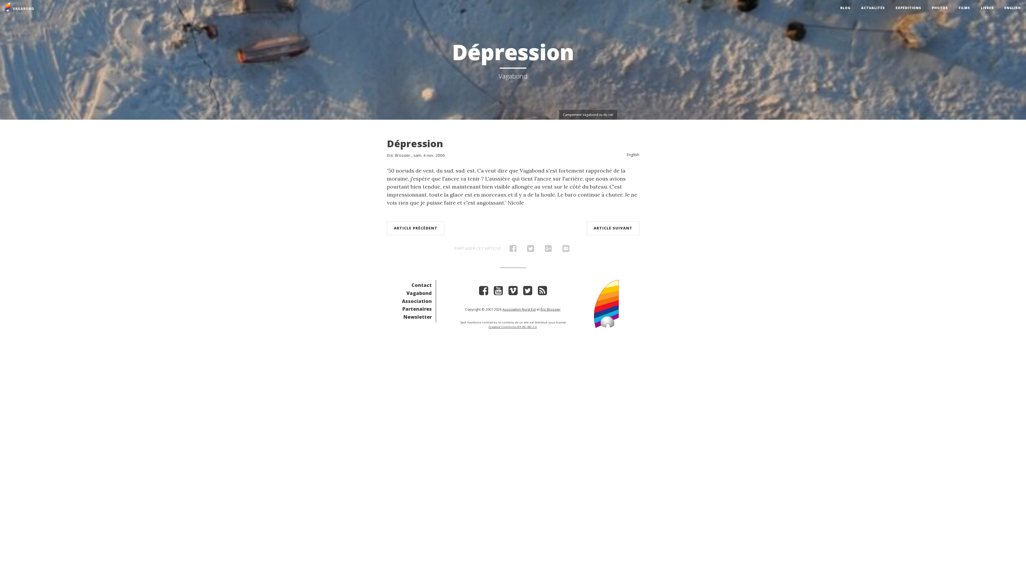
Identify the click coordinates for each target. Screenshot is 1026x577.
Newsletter (417, 317)
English (1012, 8)
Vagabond (419, 293)
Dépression (415, 143)
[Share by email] (566, 250)
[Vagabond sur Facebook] (483, 292)
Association (417, 301)
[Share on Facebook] (513, 250)
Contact (421, 285)
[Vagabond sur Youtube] (498, 292)
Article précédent (415, 228)
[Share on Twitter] (530, 250)
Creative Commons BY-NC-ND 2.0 (512, 327)
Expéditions (908, 8)
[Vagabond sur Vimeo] (513, 292)
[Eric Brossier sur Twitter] (527, 292)
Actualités (873, 8)
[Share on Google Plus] (548, 250)
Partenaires (417, 309)
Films (964, 8)
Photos (940, 8)
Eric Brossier (398, 155)
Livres (987, 8)
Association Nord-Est (519, 309)
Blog (845, 8)
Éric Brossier (551, 309)
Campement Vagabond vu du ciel (588, 114)
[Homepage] (606, 303)
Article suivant (613, 228)
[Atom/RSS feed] (542, 292)
